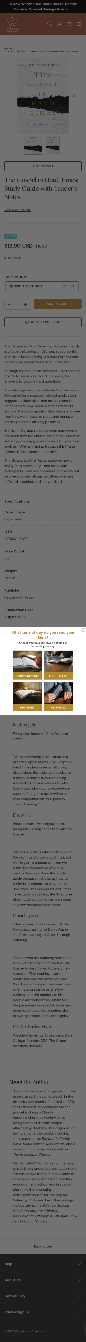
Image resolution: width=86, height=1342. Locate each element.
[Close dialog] (83, 630)
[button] (27, 665)
